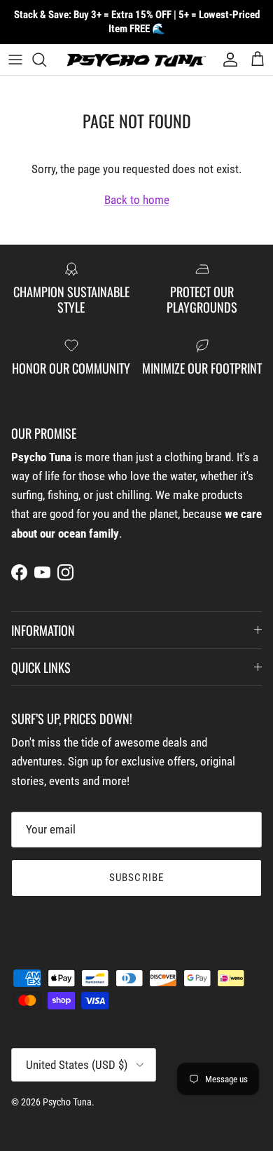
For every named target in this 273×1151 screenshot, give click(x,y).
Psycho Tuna (67, 1102)
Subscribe (136, 877)
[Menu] (15, 59)
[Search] (46, 59)
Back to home (136, 200)
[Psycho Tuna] (136, 60)
